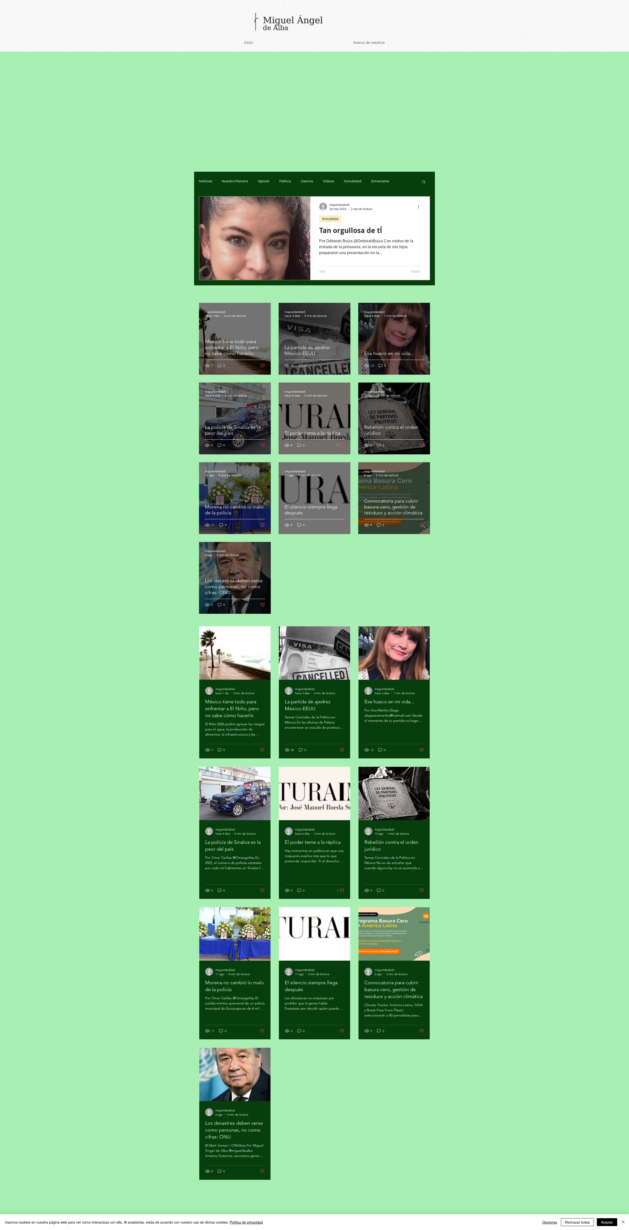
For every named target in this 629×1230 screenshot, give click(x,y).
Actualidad (352, 181)
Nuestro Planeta (235, 181)
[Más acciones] (420, 207)
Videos (328, 181)
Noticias (205, 181)
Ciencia (307, 181)
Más (402, 181)
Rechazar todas (577, 1222)
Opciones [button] (549, 1222)
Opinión (264, 181)
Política (285, 181)
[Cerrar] (623, 1222)
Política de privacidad (246, 1222)
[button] (423, 182)
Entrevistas (380, 181)
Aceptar (607, 1222)
